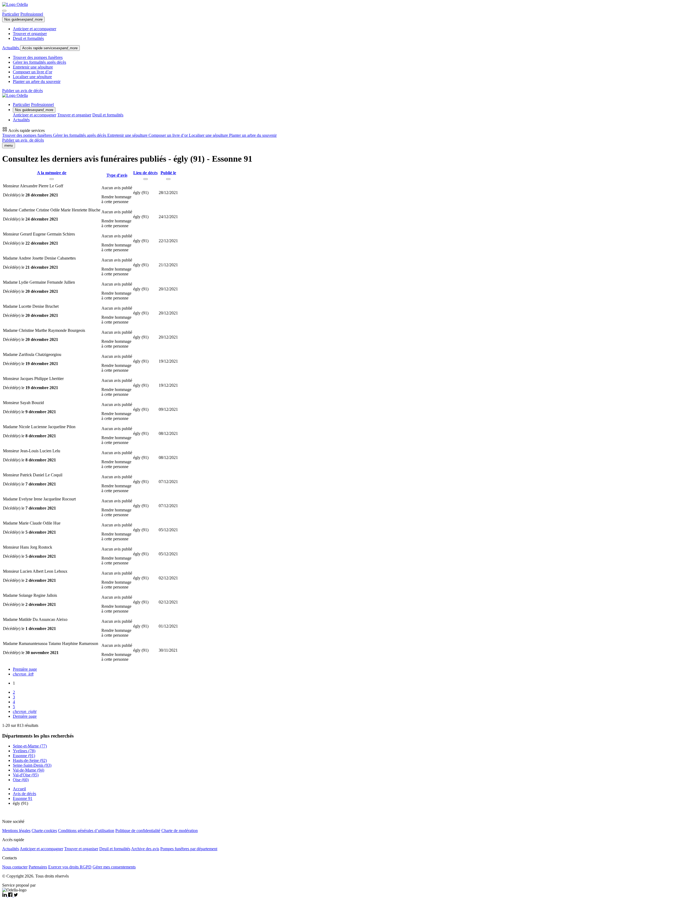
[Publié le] (168, 179)
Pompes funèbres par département (188, 848)
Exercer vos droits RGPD (70, 867)
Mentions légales (16, 830)
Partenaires (38, 867)
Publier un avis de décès (22, 90)
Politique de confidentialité (137, 830)
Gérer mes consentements (114, 867)
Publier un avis (23, 140)
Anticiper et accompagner (34, 28)
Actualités (11, 47)
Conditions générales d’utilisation (86, 830)
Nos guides (23, 19)
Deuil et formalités (28, 38)
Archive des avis (145, 848)
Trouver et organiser (30, 33)
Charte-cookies (44, 830)
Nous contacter (15, 867)
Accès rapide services (50, 48)
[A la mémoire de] (52, 179)
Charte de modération (179, 830)
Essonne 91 (22, 798)
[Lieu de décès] (145, 179)
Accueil (19, 789)
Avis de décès (24, 793)
